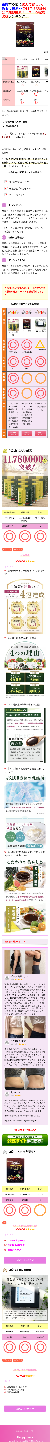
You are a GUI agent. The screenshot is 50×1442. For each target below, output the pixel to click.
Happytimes (25, 1437)
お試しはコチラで (25, 1260)
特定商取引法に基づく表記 (25, 1431)
